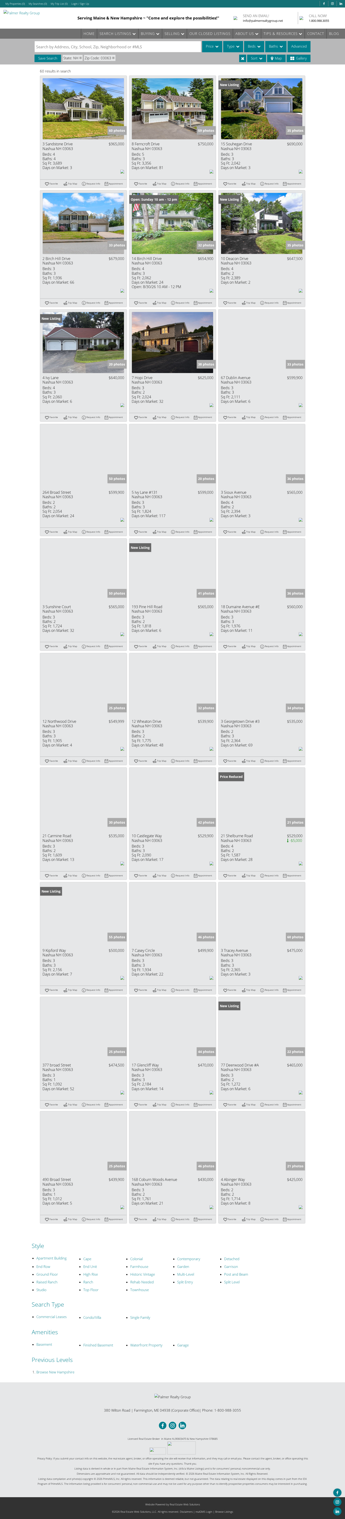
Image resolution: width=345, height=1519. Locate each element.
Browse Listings (224, 1511)
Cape (87, 1258)
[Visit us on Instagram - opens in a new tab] (332, 3)
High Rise (90, 1274)
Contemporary (188, 1258)
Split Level (232, 1282)
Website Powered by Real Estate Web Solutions (172, 1504)
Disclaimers (186, 1511)
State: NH (70, 58)
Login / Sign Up (80, 3)
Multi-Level (185, 1274)
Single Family (140, 1317)
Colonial (136, 1258)
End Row (43, 1266)
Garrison (231, 1266)
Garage (183, 1345)
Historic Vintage (142, 1274)
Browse (55, 1372)
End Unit (90, 1266)
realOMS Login (204, 1511)
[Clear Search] (242, 58)
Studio (41, 1289)
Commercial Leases (51, 1316)
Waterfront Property (146, 1345)
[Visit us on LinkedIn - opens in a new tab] (341, 3)
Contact (315, 33)
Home (89, 33)
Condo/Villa (92, 1317)
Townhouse (139, 1289)
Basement (44, 1344)
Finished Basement (98, 1345)
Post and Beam (236, 1274)
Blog (334, 33)
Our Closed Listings (209, 33)
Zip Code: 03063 (98, 58)
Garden (183, 1266)
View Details (83, 108)
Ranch (88, 1282)
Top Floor (91, 1289)
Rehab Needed (142, 1282)
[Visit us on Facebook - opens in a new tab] (324, 3)
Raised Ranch (47, 1282)
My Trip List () (59, 3)
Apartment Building (51, 1258)
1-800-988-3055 (227, 1410)
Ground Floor (47, 1274)
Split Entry (185, 1282)
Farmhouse (139, 1266)
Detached (231, 1258)
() (15, 3)
